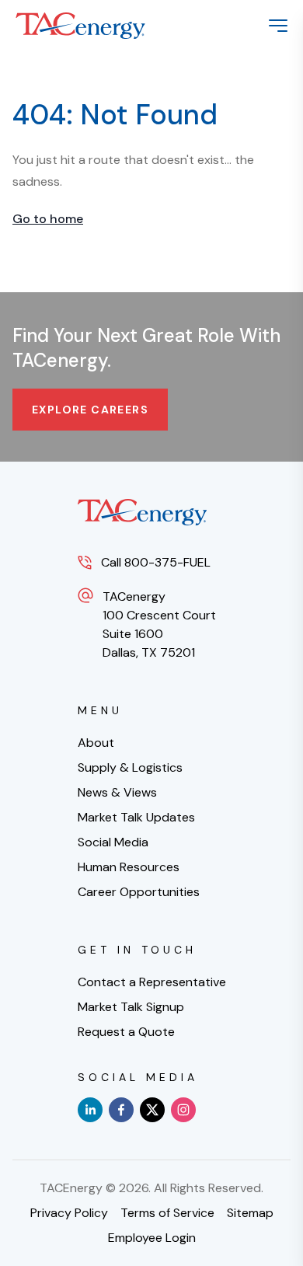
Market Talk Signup (131, 1007)
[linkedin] (90, 1109)
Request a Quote (126, 1032)
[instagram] (183, 1109)
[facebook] (121, 1109)
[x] (152, 1109)
